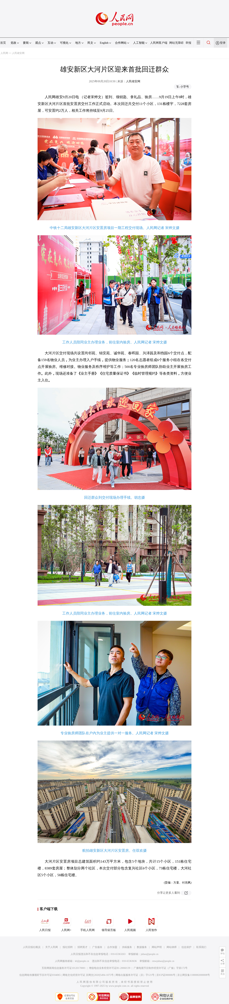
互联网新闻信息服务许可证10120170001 (64, 968)
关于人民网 (51, 947)
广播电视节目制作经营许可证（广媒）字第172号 (160, 968)
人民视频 (130, 930)
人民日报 (45, 930)
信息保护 (186, 947)
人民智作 (151, 930)
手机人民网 (87, 930)
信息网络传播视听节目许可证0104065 (40, 975)
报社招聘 (68, 947)
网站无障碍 (176, 42)
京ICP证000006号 (165, 975)
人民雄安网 (18, 53)
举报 (188, 42)
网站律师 (172, 947)
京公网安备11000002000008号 (193, 975)
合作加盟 (112, 947)
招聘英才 (82, 947)
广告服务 (97, 947)
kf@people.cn (82, 961)
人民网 (4, 53)
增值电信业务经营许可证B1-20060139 (109, 968)
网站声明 (157, 947)
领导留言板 (109, 930)
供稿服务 (127, 947)
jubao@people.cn (149, 954)
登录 (223, 42)
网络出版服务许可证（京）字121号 (135, 975)
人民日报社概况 (31, 947)
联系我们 (201, 947)
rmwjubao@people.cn (163, 961)
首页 (3, 42)
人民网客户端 (158, 42)
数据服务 (142, 947)
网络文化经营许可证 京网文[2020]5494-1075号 (88, 975)
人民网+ (66, 930)
